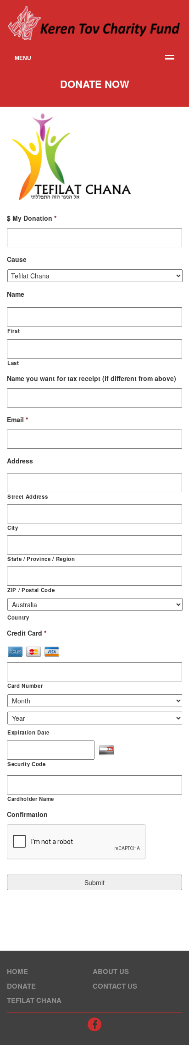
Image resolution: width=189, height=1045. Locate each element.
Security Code (26, 763)
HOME (17, 971)
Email (17, 419)
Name (15, 294)
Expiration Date (28, 732)
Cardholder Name (30, 798)
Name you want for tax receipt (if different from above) (91, 378)
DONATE (21, 986)
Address (20, 461)
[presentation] (76, 842)
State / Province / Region (41, 558)
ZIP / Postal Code (31, 589)
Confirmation (27, 814)
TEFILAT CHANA (34, 1000)
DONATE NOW (94, 83)
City (12, 527)
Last (13, 362)
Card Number (25, 685)
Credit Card (26, 633)
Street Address (27, 496)
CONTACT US (115, 986)
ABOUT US (111, 971)
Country (18, 617)
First (13, 330)
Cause (17, 259)
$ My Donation (31, 218)
